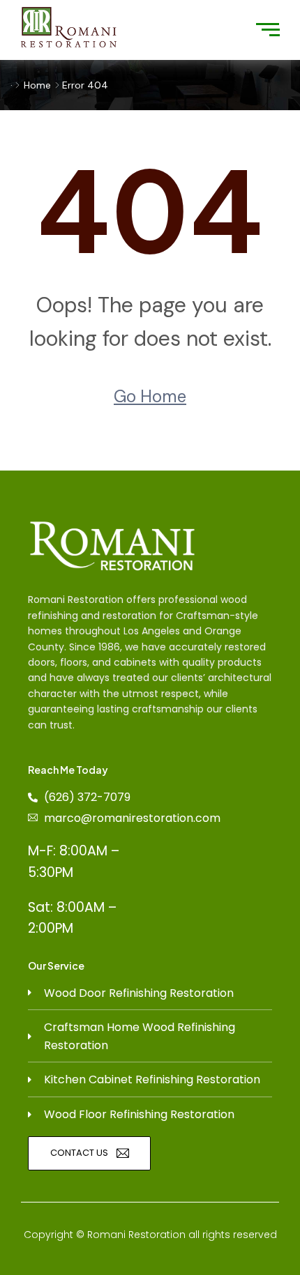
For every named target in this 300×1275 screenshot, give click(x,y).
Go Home (150, 396)
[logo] (69, 27)
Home (37, 85)
